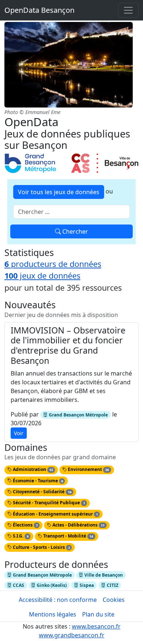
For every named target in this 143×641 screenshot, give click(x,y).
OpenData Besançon (39, 10)
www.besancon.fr (96, 626)
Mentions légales (52, 614)
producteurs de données (52, 264)
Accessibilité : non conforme (58, 600)
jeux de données (42, 275)
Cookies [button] (114, 600)
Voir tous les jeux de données (58, 192)
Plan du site (98, 614)
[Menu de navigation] (128, 10)
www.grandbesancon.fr (71, 635)
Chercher (74, 231)
